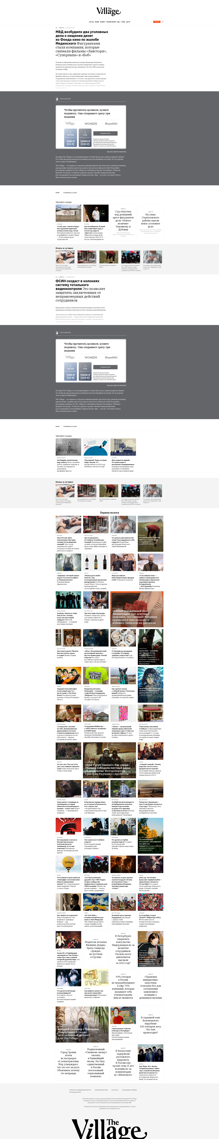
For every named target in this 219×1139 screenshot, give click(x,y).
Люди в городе (61, 457)
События (114, 1026)
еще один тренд (143, 837)
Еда (118, 22)
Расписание (87, 837)
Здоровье (114, 535)
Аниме (140, 686)
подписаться (105, 133)
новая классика (61, 611)
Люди (97, 22)
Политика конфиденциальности (80, 1090)
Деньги (59, 875)
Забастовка (87, 724)
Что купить (115, 573)
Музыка (59, 686)
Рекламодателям (75, 1092)
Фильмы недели (88, 648)
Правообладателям (101, 1090)
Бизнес (102, 22)
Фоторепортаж (89, 762)
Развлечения (111, 22)
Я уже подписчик (65, 98)
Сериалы (59, 573)
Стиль (123, 22)
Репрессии (59, 837)
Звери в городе (116, 686)
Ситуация (59, 224)
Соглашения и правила (129, 1090)
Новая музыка (143, 648)
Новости (61, 27)
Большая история (117, 608)
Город (91, 22)
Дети (128, 22)
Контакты (115, 1090)
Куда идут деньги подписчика (116, 151)
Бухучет (86, 573)
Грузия (86, 799)
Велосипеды (115, 799)
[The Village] (109, 12)
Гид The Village (88, 535)
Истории (86, 224)
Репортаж (59, 535)
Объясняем (142, 535)
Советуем (114, 648)
